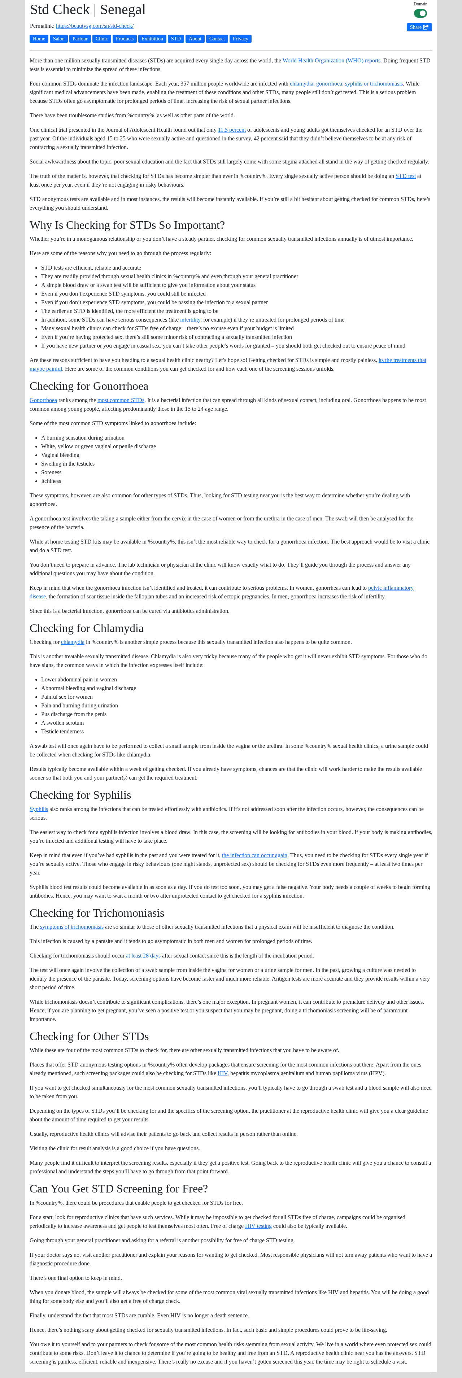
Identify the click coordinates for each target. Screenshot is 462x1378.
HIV (222, 1073)
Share (416, 27)
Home (39, 39)
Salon (59, 39)
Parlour (80, 39)
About (195, 39)
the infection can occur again (254, 855)
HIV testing (258, 1226)
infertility (190, 320)
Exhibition (152, 39)
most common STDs (120, 400)
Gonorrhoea (43, 400)
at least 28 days (143, 955)
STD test (406, 176)
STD (176, 39)
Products (125, 39)
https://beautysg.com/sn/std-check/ (95, 26)
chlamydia (72, 642)
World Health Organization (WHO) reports (331, 60)
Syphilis (39, 809)
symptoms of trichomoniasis (72, 927)
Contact (217, 39)
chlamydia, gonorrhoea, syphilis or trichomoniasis (346, 83)
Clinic (102, 39)
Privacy (240, 39)
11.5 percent (232, 130)
